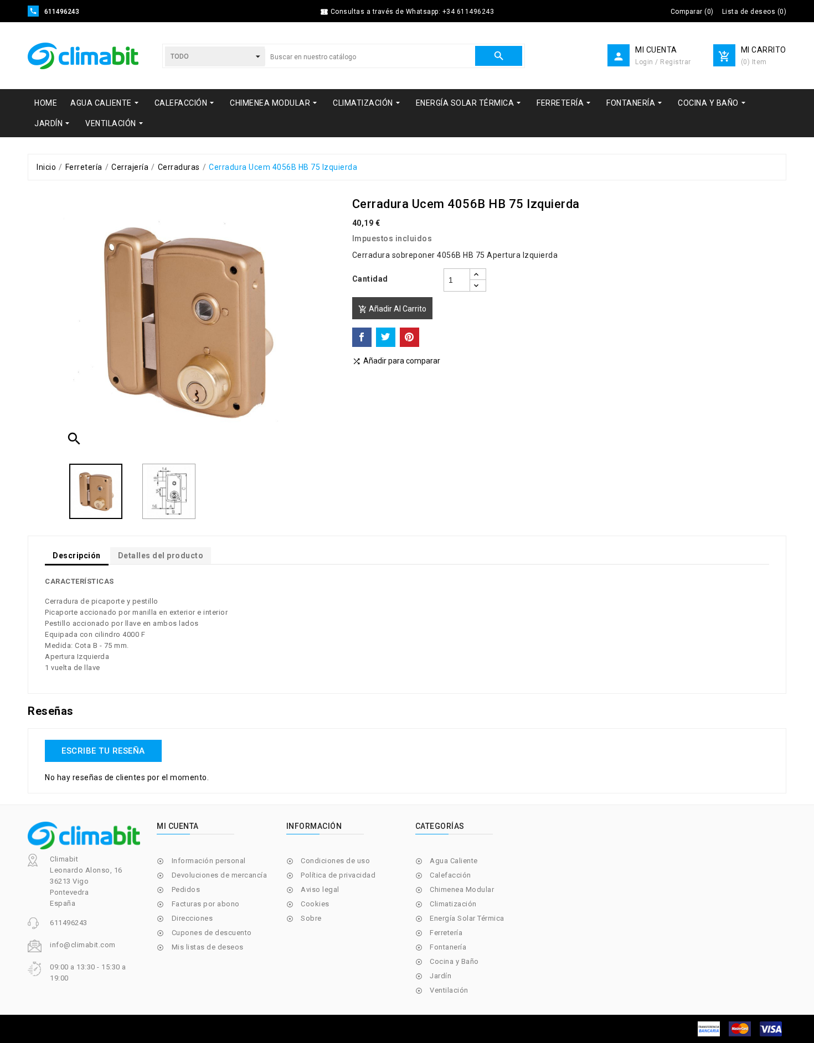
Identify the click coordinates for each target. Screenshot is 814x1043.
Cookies (315, 904)
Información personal (209, 861)
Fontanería (448, 947)
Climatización (453, 904)
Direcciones (192, 918)
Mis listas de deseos (208, 947)
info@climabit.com (83, 945)
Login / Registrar (663, 62)
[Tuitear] (385, 337)
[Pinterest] (409, 337)
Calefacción (450, 875)
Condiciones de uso (335, 861)
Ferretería (446, 932)
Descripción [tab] (77, 555)
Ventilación (449, 990)
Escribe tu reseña (103, 751)
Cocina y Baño (454, 961)
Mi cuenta (178, 826)
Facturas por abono (206, 904)
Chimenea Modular (462, 889)
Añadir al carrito (392, 309)
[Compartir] (362, 337)
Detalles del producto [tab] (161, 555)
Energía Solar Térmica (467, 918)
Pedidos (186, 889)
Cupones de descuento (212, 932)
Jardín (440, 976)
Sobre (311, 918)
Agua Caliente (454, 861)
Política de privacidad (338, 875)
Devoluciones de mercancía (219, 875)
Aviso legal (320, 889)
